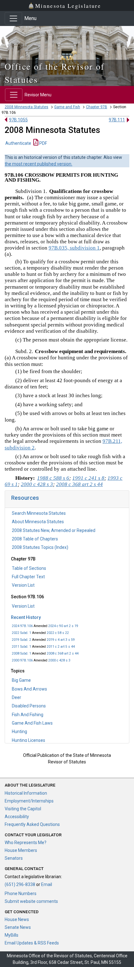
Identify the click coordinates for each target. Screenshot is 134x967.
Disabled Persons (29, 705)
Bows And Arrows (29, 688)
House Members (21, 850)
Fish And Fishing (27, 714)
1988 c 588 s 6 (53, 478)
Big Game (21, 680)
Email (46, 884)
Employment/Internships (29, 800)
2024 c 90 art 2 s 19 (63, 626)
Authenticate (18, 143)
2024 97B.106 (22, 626)
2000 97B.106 (22, 660)
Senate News (18, 927)
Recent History (26, 617)
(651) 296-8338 (20, 884)
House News (17, 919)
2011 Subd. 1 (21, 647)
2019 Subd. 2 (21, 640)
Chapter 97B (96, 107)
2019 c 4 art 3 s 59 (61, 640)
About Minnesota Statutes (38, 521)
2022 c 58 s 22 (58, 633)
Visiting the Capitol (23, 808)
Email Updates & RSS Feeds (32, 942)
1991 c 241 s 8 (88, 478)
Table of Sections (29, 568)
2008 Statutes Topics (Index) (40, 547)
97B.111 (117, 119)
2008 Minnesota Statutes (26, 107)
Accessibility (17, 816)
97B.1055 (18, 119)
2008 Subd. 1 (21, 653)
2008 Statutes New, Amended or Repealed (53, 530)
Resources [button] (25, 497)
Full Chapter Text (28, 576)
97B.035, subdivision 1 (74, 248)
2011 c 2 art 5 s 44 (61, 647)
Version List (23, 585)
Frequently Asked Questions (32, 824)
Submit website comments (31, 901)
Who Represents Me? (25, 842)
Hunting (19, 731)
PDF (42, 143)
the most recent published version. (38, 163)
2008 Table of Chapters (35, 538)
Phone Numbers (20, 893)
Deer (16, 697)
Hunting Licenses (28, 740)
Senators (14, 858)
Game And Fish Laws (32, 723)
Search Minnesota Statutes (39, 513)
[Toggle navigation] (13, 18)
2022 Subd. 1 (21, 633)
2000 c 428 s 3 (59, 660)
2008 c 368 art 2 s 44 (63, 653)
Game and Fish (67, 107)
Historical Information (26, 793)
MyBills (11, 935)
